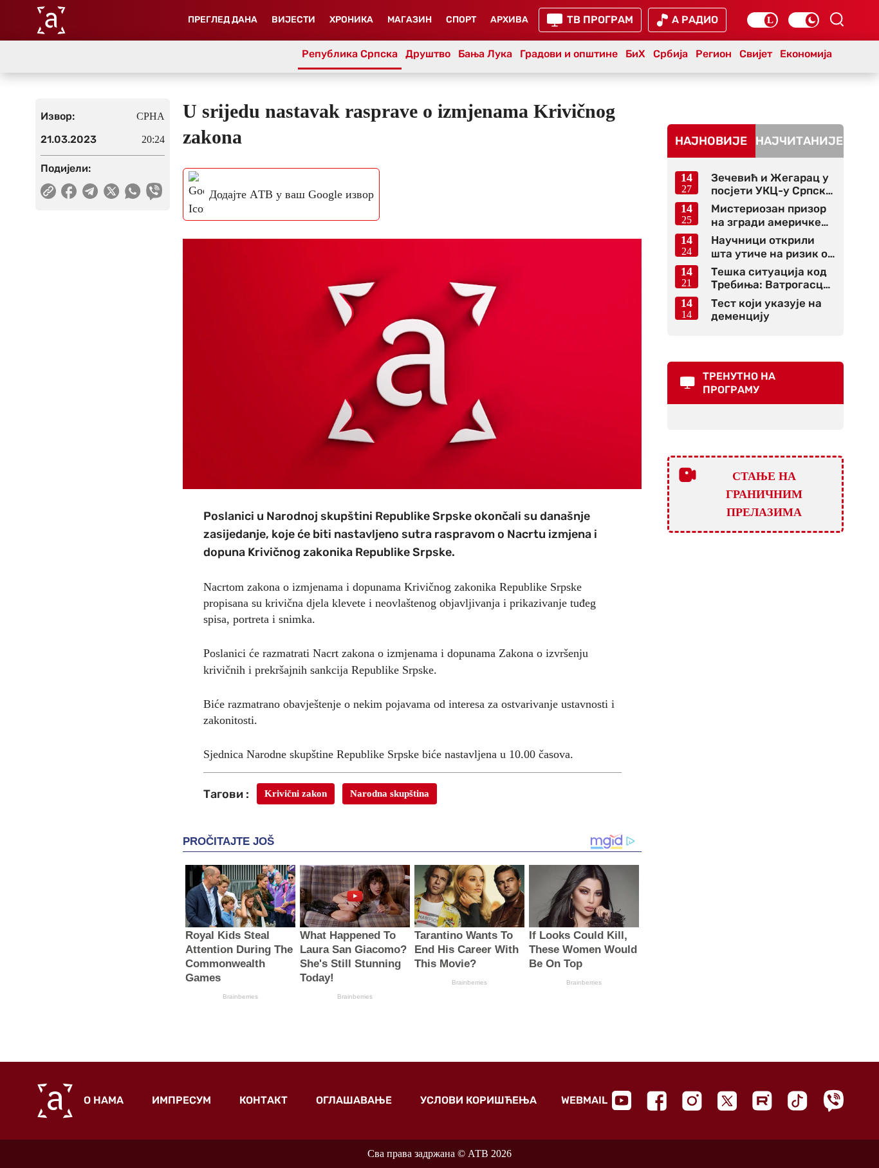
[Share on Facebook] (69, 191)
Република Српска (350, 54)
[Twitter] (727, 1101)
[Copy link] (48, 191)
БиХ (635, 54)
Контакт (263, 1100)
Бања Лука (485, 54)
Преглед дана (222, 19)
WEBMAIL (584, 1100)
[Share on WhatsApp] (133, 191)
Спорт (461, 19)
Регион (714, 54)
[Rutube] (762, 1101)
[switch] (762, 20)
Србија (670, 54)
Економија (806, 54)
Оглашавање (354, 1100)
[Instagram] (692, 1101)
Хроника (351, 19)
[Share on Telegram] (90, 191)
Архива (509, 19)
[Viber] (833, 1100)
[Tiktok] (798, 1101)
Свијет (755, 54)
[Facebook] (657, 1101)
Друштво (427, 54)
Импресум (181, 1100)
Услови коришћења (478, 1100)
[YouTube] (621, 1100)
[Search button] (836, 19)
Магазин (409, 19)
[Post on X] (112, 191)
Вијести (293, 19)
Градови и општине (569, 54)
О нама (104, 1100)
